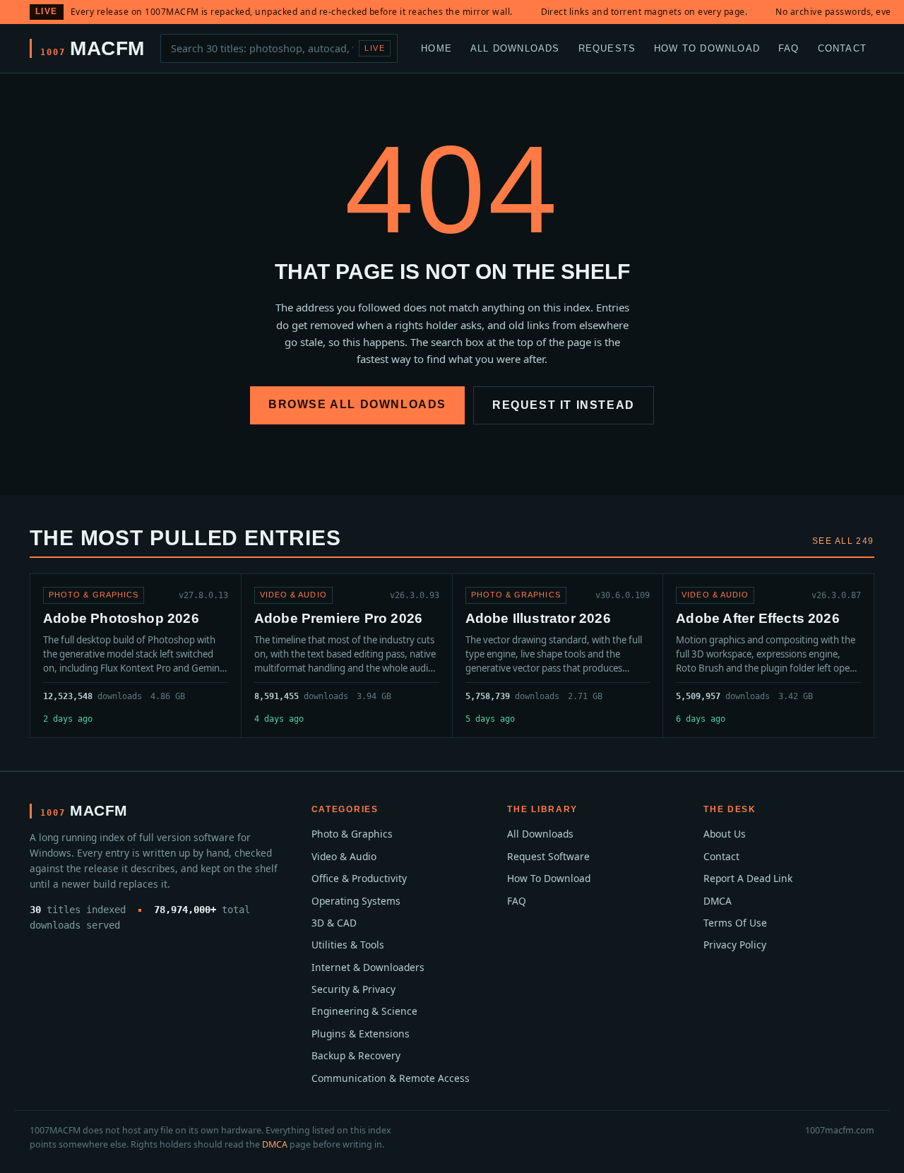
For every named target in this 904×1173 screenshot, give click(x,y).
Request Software (548, 856)
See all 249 (843, 541)
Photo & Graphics (352, 833)
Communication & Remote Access (390, 1078)
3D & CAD (334, 922)
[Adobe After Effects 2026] (768, 655)
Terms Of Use (735, 922)
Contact (842, 47)
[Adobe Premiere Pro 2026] (347, 655)
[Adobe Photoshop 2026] (135, 655)
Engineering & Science (364, 1011)
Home (436, 47)
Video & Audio (343, 856)
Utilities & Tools (347, 944)
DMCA (717, 900)
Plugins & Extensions (360, 1033)
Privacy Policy (734, 944)
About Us (724, 833)
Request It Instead (563, 405)
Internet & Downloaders (367, 967)
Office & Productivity (359, 878)
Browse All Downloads (357, 404)
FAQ (788, 47)
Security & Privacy (353, 989)
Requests (607, 47)
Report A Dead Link (747, 878)
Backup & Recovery (355, 1055)
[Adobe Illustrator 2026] (558, 655)
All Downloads (515, 47)
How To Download (707, 47)
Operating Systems (355, 900)
